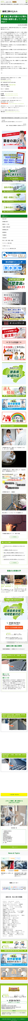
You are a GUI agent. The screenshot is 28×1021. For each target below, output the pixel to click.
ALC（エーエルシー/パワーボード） (10, 904)
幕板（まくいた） (6, 922)
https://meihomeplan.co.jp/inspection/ (16, 103)
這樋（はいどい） (15, 922)
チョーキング (11, 901)
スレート (4, 936)
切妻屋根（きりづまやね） (8, 930)
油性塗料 (21, 904)
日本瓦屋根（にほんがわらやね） (9, 912)
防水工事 (4, 219)
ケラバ (13, 927)
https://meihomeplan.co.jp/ (6, 80)
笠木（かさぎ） (16, 918)
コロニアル (11, 936)
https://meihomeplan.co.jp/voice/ (11, 95)
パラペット (5, 934)
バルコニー (5, 907)
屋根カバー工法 (6, 224)
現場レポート (5, 858)
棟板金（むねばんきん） (12, 925)
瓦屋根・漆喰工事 (6, 227)
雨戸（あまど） (15, 920)
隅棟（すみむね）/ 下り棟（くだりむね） (11, 931)
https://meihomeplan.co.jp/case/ (11, 93)
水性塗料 (4, 905)
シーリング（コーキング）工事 (15, 905)
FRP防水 (11, 934)
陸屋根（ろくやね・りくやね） (9, 911)
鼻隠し (4, 933)
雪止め (23, 915)
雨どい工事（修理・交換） (8, 240)
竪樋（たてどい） (20, 933)
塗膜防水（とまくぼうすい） (8, 909)
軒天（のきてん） (6, 926)
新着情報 (13, 858)
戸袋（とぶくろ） (6, 920)
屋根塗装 (4, 232)
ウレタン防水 (5, 908)
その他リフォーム (6, 245)
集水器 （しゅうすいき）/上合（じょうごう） (12, 923)
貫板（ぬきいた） (6, 927)
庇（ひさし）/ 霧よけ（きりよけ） (10, 919)
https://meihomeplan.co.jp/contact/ (13, 111)
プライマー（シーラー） (8, 902)
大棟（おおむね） (19, 930)
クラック (4, 901)
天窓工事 (4, 237)
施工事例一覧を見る (15, 794)
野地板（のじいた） (7, 918)
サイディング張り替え (7, 243)
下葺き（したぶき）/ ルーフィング (10, 916)
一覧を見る (15, 536)
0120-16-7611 (12, 84)
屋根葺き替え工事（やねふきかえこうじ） (11, 915)
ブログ (18, 858)
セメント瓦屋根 (20, 911)
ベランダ (11, 907)
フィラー (17, 901)
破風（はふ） (14, 926)
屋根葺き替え (5, 221)
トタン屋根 (20, 912)
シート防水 (12, 908)
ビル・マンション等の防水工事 (9, 248)
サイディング (17, 902)
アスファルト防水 (18, 907)
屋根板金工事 (5, 229)
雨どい (4, 925)
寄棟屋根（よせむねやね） (8, 929)
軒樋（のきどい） (11, 933)
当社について (15, 847)
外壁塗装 (4, 235)
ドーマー (23, 931)
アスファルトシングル (19, 934)
